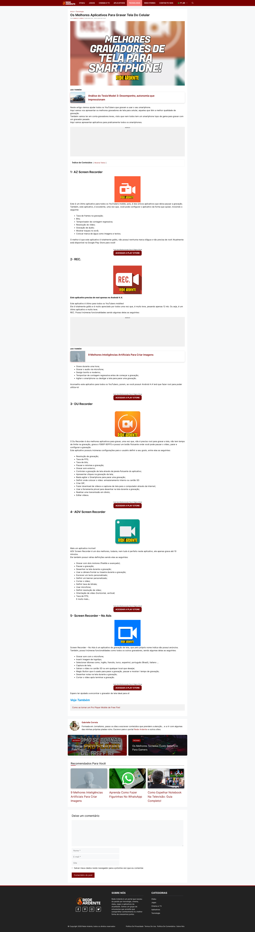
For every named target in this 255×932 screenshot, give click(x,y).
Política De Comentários (166, 926)
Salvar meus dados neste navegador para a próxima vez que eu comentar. (109, 868)
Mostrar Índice (99, 163)
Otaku (82, 3)
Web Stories (149, 3)
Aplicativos (119, 3)
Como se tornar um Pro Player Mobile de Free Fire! (96, 707)
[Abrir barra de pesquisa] (192, 3)
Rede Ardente (140, 729)
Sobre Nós (180, 926)
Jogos (92, 3)
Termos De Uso (150, 926)
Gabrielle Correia (90, 722)
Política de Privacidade (134, 926)
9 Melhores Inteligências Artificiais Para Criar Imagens (87, 797)
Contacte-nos (166, 3)
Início (72, 11)
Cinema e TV (104, 3)
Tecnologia (134, 3)
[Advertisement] (127, 142)
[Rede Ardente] (68, 3)
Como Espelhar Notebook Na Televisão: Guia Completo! (164, 797)
